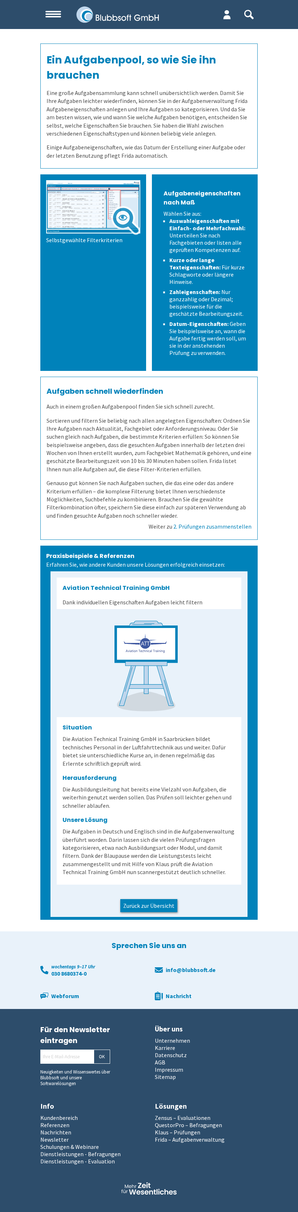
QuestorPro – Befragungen (188, 1125)
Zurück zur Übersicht (148, 905)
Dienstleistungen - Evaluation (77, 1161)
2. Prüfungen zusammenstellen (212, 526)
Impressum (169, 1069)
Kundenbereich (59, 1117)
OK (102, 1057)
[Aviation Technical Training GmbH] (146, 666)
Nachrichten (55, 1132)
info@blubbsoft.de (191, 969)
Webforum (65, 996)
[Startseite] (128, 14)
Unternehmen (172, 1040)
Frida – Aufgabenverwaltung (190, 1139)
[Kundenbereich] (226, 14)
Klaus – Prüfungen (177, 1132)
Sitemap (165, 1076)
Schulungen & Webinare (69, 1146)
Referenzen (54, 1125)
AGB (160, 1062)
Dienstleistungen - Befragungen (80, 1154)
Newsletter (54, 1139)
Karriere (165, 1047)
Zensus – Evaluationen (182, 1117)
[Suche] (249, 14)
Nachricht (179, 996)
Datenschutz (171, 1055)
